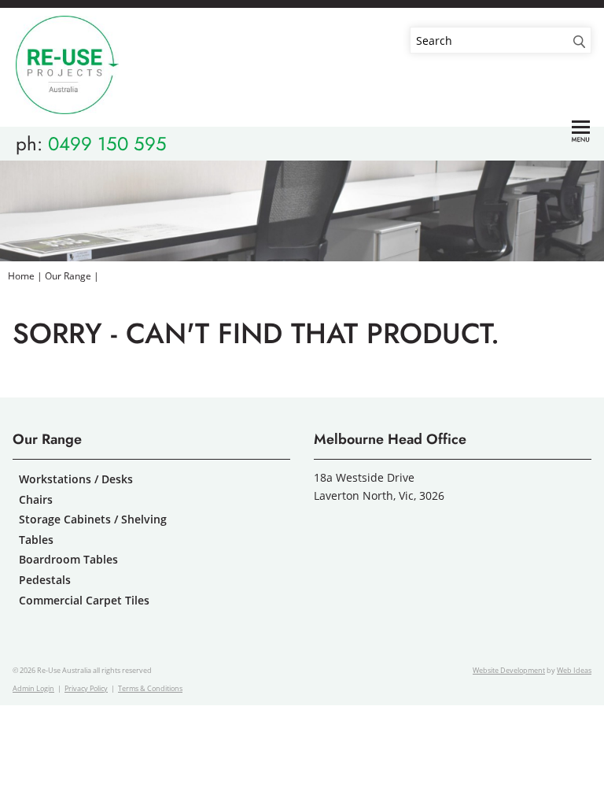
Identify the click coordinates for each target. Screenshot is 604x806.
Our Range (68, 276)
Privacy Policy (86, 688)
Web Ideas (574, 670)
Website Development (509, 670)
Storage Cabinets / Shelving (93, 519)
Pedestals (45, 579)
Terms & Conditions (150, 688)
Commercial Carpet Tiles (84, 600)
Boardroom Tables (68, 559)
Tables (36, 539)
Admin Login (33, 688)
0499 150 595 (107, 143)
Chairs (36, 499)
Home (21, 276)
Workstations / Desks (76, 478)
